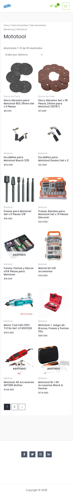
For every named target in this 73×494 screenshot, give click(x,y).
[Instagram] (41, 454)
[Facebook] (24, 454)
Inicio (7, 25)
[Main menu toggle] (65, 6)
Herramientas (20, 25)
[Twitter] (32, 454)
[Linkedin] (49, 454)
